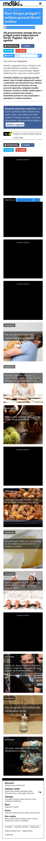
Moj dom (28, 799)
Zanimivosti (16, 10)
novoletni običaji (27, 134)
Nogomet (8, 807)
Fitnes (30, 791)
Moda (7, 791)
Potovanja (8, 799)
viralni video (18, 137)
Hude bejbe (24, 821)
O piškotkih (9, 835)
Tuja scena (8, 813)
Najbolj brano (10, 200)
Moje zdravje (14, 791)
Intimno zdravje (32, 818)
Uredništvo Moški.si (21, 827)
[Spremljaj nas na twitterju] (40, 792)
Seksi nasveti (9, 818)
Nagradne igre (27, 831)
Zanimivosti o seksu (12, 821)
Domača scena (18, 813)
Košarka (15, 807)
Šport (7, 804)
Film (38, 813)
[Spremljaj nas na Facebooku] (38, 792)
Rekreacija (23, 791)
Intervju (33, 813)
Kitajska (16, 134)
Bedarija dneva (10, 785)
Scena (8, 810)
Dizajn (22, 799)
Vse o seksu (10, 816)
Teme (37, 200)
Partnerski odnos (11, 793)
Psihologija (22, 793)
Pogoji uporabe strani (12, 831)
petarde (38, 134)
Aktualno (9, 783)
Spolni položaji (20, 818)
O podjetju (9, 827)
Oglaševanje (34, 827)
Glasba (26, 813)
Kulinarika (30, 793)
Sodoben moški (12, 789)
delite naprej (15, 124)
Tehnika (16, 799)
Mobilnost (17, 801)
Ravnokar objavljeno (24, 200)
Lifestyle (8, 10)
